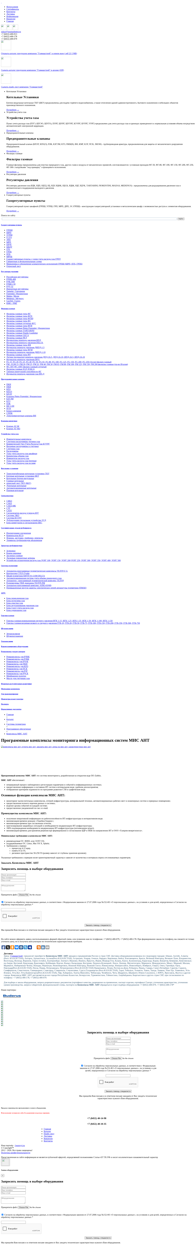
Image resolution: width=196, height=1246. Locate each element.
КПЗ (8, 389)
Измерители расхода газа (17, 458)
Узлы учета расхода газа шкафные (21, 453)
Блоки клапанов (13, 411)
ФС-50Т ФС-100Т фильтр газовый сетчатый (26, 367)
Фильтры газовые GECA (17, 335)
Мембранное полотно (16, 676)
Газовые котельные (15, 481)
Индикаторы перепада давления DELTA (24, 342)
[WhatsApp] (9, 29)
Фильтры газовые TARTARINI (20, 330)
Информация (12, 16)
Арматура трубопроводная (11, 546)
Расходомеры (12, 451)
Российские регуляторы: (17, 277)
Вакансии (10, 19)
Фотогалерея (12, 7)
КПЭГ (9, 394)
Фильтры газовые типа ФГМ (19, 350)
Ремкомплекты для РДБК (17, 659)
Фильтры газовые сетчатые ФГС (21, 323)
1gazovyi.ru (20, 1145)
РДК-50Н (10, 282)
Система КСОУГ (14, 518)
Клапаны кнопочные (9, 421)
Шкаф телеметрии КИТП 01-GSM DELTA (25, 576)
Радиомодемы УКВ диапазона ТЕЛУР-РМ (25, 583)
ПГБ (8, 254)
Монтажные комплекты (10, 689)
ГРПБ (9, 252)
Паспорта (5, 704)
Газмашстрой (17, 956)
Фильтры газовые (8, 309)
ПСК (8, 408)
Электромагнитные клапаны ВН (21, 416)
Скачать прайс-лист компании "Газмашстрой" (22, 87)
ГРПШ (9, 230)
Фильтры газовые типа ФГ (18, 314)
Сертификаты (12, 9)
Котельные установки (9, 468)
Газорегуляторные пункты (11, 225)
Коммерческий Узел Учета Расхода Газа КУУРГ (28, 444)
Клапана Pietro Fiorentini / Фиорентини (24, 396)
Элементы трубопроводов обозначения (24, 540)
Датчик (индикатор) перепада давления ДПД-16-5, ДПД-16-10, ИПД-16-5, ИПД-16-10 (45, 357)
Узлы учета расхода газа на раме (21, 463)
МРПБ (9, 256)
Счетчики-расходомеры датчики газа (23, 441)
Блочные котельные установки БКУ (22, 476)
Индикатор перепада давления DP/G (23, 359)
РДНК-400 (11, 279)
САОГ (9, 511)
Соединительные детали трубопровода (16, 528)
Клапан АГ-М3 (13, 429)
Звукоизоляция (13, 634)
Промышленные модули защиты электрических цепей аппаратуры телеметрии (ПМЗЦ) (46, 588)
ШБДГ (9, 247)
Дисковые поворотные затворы (20, 558)
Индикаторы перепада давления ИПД (23, 340)
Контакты (10, 11)
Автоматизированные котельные (21, 488)
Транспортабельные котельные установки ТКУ (27, 473)
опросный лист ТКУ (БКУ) (18, 483)
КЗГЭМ (9, 399)
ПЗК (8, 403)
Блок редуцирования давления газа (22, 605)
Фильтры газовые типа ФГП (19, 316)
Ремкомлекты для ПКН (16, 664)
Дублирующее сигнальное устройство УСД (26, 520)
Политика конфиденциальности (15, 1153)
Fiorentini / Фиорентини (17, 294)
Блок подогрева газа (15, 601)
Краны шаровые (13, 553)
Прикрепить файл (9, 895)
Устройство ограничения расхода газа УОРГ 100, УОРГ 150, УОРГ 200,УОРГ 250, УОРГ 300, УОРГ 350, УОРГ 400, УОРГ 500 (63, 560)
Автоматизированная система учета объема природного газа (34, 578)
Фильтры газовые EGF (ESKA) (20, 369)
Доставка (10, 14)
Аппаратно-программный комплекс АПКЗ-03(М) (28, 585)
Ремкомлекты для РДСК (17, 673)
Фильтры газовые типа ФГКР (19, 318)
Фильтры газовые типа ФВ (18, 345)
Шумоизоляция (7, 628)
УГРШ (9, 235)
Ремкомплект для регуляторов (13, 651)
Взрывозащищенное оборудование (14, 646)
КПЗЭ (9, 391)
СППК (9, 413)
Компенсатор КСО (14, 535)
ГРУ (8, 249)
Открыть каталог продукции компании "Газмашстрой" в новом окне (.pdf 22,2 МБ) (39, 53)
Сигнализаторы (7, 496)
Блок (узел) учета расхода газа (20, 608)
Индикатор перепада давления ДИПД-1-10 (25, 352)
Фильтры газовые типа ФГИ (19, 326)
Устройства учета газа (10, 434)
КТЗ (8, 401)
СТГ (8, 508)
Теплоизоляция (7, 641)
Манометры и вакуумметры (12, 699)
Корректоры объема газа (17, 456)
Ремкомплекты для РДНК (18, 657)
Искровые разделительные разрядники (16, 684)
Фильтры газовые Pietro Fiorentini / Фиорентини (28, 328)
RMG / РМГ (11, 303)
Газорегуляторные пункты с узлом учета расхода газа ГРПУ (33, 259)
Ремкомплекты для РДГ (17, 671)
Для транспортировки (9, 694)
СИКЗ (9, 501)
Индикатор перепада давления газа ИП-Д (25, 374)
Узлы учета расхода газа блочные (21, 461)
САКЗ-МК (11, 506)
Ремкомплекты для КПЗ (17, 666)
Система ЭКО (12, 515)
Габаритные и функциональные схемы (24, 261)
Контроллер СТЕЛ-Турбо (17, 573)
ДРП (8, 240)
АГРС (3, 593)
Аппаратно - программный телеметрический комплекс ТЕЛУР (35, 580)
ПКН (8, 384)
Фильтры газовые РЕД (16, 338)
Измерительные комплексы (18, 439)
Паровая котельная (14, 490)
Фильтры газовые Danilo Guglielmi (22, 333)
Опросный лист (13, 266)
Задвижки (10, 551)
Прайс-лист (49, 1134)
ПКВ (8, 387)
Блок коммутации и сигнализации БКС (24, 523)
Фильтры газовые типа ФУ (18, 355)
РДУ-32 (9, 286)
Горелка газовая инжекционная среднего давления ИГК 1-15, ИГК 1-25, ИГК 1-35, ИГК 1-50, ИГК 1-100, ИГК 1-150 (59, 621)
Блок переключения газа (17, 598)
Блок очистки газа (14, 603)
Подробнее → (12, 110)
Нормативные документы (11, 709)
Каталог (47, 1131)
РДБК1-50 (10, 284)
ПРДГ (9, 244)
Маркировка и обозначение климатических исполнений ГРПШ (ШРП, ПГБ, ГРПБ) (44, 264)
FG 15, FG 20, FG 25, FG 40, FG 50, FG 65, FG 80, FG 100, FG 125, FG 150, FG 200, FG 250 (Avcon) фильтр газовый (58, 362)
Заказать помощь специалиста (98, 925)
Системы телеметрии (9, 566)
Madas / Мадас (12, 296)
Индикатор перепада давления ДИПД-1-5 (25, 347)
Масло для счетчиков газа (18, 678)
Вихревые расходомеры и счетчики (22, 446)
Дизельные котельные (16, 485)
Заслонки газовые (14, 555)
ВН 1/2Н (10, 406)
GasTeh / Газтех (13, 301)
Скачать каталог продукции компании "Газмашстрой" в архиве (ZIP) (32, 70)
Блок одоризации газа (16, 610)
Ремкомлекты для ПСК (16, 669)
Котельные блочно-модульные (20, 478)
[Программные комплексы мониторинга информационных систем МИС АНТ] (98, 759)
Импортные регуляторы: (17, 289)
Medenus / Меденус (15, 298)
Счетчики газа (12, 449)
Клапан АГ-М (12, 426)
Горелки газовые (7, 616)
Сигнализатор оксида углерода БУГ (22, 513)
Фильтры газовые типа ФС (18, 321)
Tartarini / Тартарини (15, 291)
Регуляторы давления (9, 271)
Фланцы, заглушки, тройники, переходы (24, 538)
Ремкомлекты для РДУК (17, 661)
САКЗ (9, 503)
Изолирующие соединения (18, 533)
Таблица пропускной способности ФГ (23, 371)
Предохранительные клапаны (13, 379)
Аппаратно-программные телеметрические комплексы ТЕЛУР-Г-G (37, 571)
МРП (8, 242)
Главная (10, 21)
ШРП (8, 232)
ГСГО (9, 237)
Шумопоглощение (14, 636)
